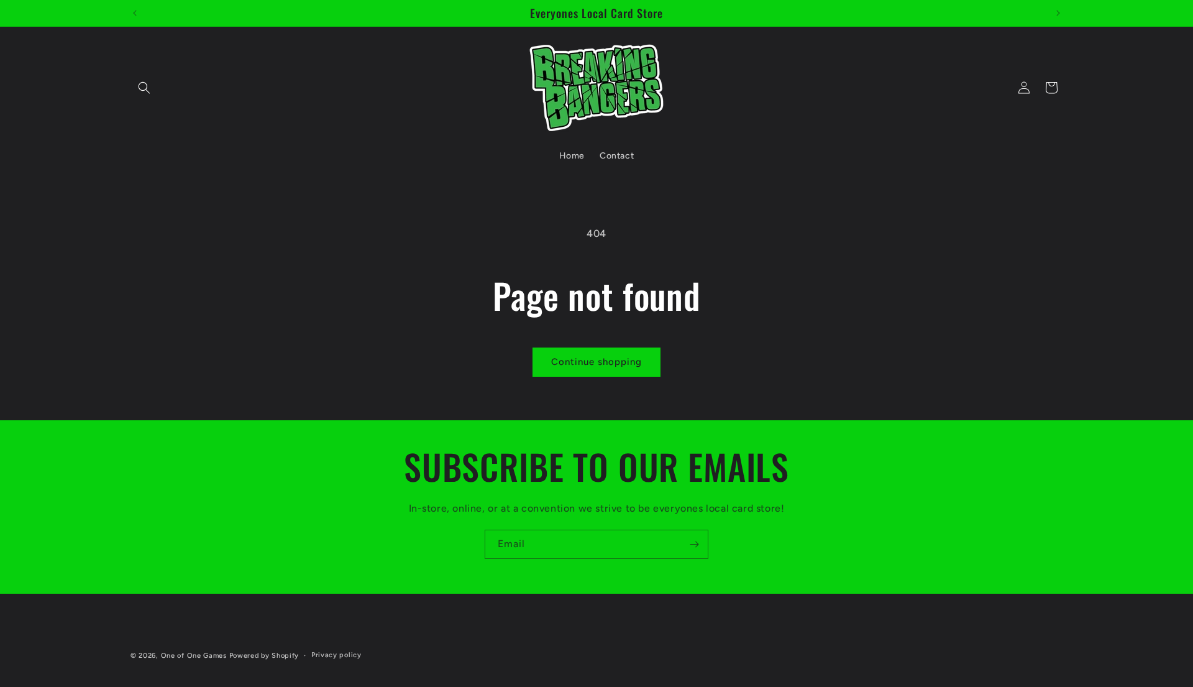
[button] (144, 87)
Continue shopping (596, 361)
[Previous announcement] (135, 13)
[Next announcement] (1058, 13)
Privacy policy (336, 655)
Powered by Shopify (264, 656)
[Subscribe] (694, 544)
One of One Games (194, 656)
